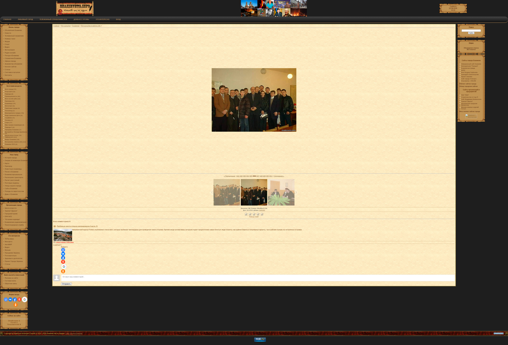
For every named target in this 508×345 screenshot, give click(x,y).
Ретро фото (9, 91)
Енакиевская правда (468, 68)
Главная (7, 19)
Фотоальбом (66, 26)
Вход (118, 19)
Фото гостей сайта (11, 99)
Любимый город (25, 19)
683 (244, 176)
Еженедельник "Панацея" (469, 66)
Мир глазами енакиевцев (13, 125)
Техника (7, 120)
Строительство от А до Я (469, 97)
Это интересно (102, 19)
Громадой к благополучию (470, 74)
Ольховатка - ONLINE (468, 81)
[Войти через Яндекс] (19, 299)
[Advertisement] (254, 48)
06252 (463, 70)
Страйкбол (8, 118)
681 (238, 176)
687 (258, 176)
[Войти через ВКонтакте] (10, 299)
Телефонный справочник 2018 (53, 19)
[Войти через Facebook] (15, 299)
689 (264, 176)
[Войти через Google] (24, 299)
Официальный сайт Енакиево (471, 64)
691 (270, 176)
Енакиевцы (8, 103)
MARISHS (262, 210)
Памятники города (11, 108)
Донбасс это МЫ (81, 19)
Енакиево (75, 26)
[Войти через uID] (6, 299)
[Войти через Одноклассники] (16, 305)
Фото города (9, 89)
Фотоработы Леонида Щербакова (16, 132)
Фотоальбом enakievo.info (13, 142)
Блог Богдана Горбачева (469, 72)
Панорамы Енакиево (12, 129)
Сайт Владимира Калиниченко (471, 99)
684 (247, 176)
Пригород (8, 101)
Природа (8, 94)
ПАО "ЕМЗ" (465, 95)
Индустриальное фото (12, 115)
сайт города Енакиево (74, 333)
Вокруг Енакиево (10, 139)
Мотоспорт (8, 106)
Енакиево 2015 (10, 144)
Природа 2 (8, 127)
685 (251, 176)
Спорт (7, 122)
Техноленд (8, 110)
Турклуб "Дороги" (467, 101)
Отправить (66, 284)
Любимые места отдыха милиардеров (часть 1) (77, 226)
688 (261, 176)
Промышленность (11, 96)
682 (241, 176)
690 (267, 176)
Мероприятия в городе (12, 113)
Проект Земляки (466, 76)
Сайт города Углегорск (468, 79)
